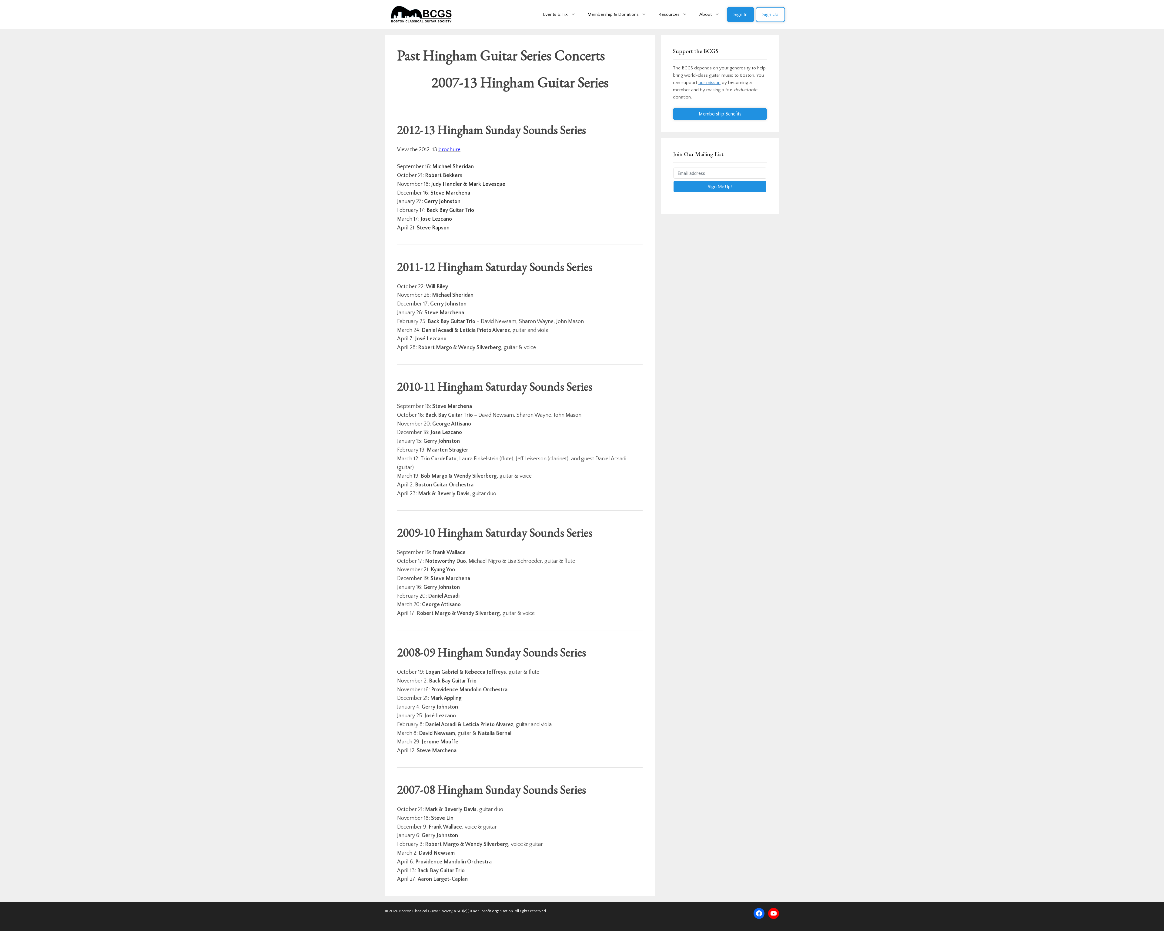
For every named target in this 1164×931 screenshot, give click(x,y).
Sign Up (770, 14)
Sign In (741, 14)
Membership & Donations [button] (613, 14)
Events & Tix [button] (555, 14)
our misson (709, 82)
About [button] (705, 14)
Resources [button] (669, 14)
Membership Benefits (720, 114)
